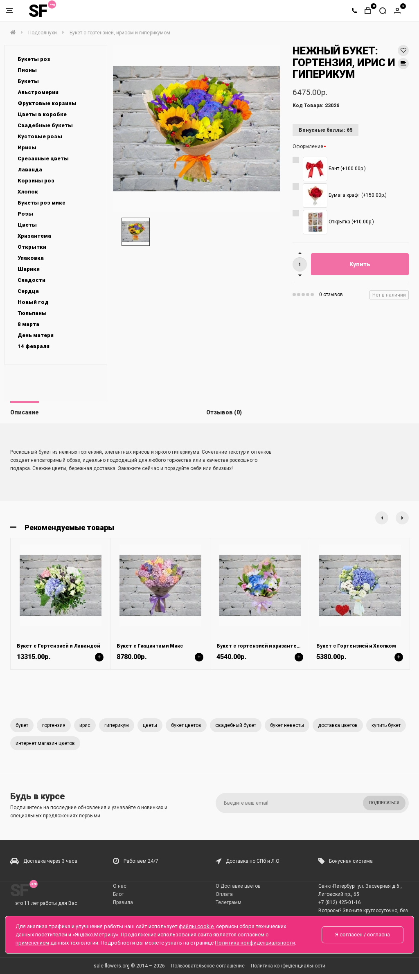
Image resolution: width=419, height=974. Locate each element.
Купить (359, 264)
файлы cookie (196, 926)
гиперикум (116, 725)
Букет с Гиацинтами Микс (150, 646)
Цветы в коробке (42, 114)
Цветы (27, 225)
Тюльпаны (32, 313)
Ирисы (27, 147)
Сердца (28, 291)
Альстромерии (38, 92)
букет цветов (186, 725)
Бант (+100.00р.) (346, 168)
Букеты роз (34, 59)
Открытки (32, 247)
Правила (123, 902)
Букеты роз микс (41, 203)
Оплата (224, 894)
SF (38, 11)
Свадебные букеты (45, 125)
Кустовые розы (40, 136)
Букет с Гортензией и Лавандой (58, 646)
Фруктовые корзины (47, 103)
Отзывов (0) (224, 412)
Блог (118, 894)
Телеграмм (228, 902)
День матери (36, 335)
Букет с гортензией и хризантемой (261, 646)
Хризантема (34, 236)
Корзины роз (36, 181)
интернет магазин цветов (45, 743)
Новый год (33, 302)
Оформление (308, 146)
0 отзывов (331, 294)
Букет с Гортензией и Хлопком (356, 646)
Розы (25, 214)
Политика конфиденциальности (288, 966)
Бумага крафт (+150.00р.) (357, 195)
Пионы (27, 70)
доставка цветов (338, 725)
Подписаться (384, 803)
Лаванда (30, 169)
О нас (119, 886)
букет (22, 725)
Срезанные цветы (43, 158)
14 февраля (34, 346)
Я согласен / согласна (362, 934)
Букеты (28, 81)
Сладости (31, 280)
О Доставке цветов (238, 886)
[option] (196, 128)
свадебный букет (235, 725)
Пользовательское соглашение (208, 966)
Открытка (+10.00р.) (350, 222)
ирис (84, 725)
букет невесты (287, 725)
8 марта (28, 324)
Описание (24, 412)
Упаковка (31, 258)
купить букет (386, 725)
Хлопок (28, 192)
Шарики (29, 269)
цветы (150, 725)
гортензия (53, 725)
